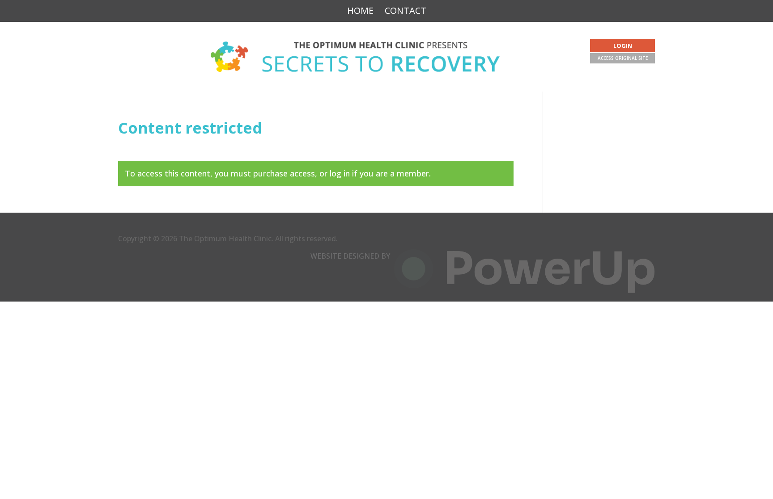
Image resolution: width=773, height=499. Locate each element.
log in (340, 173)
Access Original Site (623, 58)
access (302, 173)
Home (360, 11)
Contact (405, 11)
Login (622, 46)
